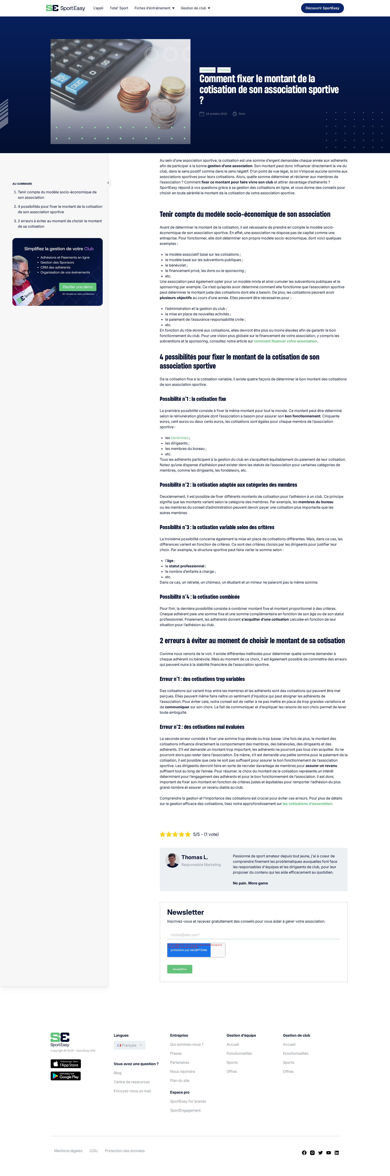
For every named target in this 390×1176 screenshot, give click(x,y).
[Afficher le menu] (108, 183)
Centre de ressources (132, 1082)
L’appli (98, 8)
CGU (94, 1150)
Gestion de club (193, 8)
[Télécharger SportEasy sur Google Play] (78, 1076)
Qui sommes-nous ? (186, 1044)
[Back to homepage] (65, 8)
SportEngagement (185, 1110)
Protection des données (125, 1150)
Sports (232, 1062)
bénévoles (179, 437)
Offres (232, 1071)
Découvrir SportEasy (322, 8)
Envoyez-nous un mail (132, 1091)
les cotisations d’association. (308, 803)
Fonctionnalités (239, 1053)
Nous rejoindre (182, 1071)
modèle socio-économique (283, 238)
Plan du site (179, 1080)
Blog (117, 1073)
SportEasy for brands (188, 1101)
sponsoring (234, 270)
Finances (224, 70)
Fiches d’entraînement (152, 8)
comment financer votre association (285, 341)
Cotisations (207, 70)
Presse (175, 1053)
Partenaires (179, 1062)
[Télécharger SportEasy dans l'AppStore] (78, 1064)
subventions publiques (222, 259)
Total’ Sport (119, 8)
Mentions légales (68, 1150)
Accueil (233, 1044)
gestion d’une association (230, 166)
